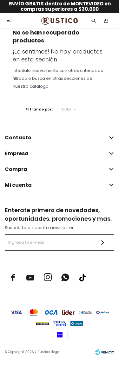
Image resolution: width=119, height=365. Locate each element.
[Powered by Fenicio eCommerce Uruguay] (104, 352)
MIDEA (66, 109)
